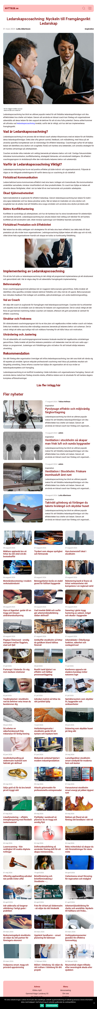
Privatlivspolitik (52, 1005)
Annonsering (65, 990)
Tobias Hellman (64, 402)
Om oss (65, 993)
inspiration (89, 29)
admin (60, 433)
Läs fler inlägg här (48, 385)
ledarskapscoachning (26, 123)
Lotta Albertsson (23, 29)
